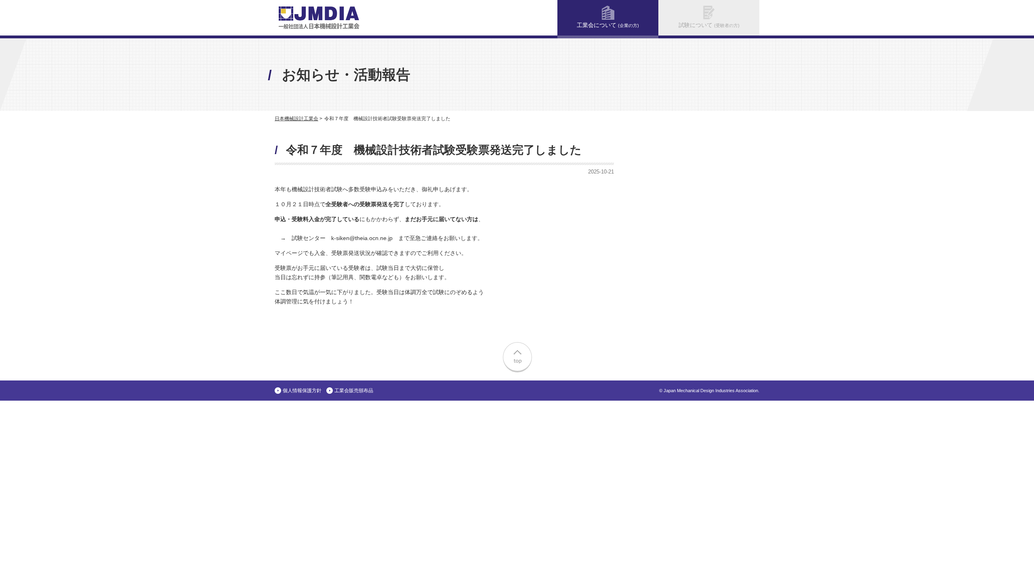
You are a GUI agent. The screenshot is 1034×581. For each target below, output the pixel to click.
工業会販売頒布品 (353, 390)
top (517, 356)
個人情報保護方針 (302, 390)
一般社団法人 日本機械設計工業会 (319, 18)
